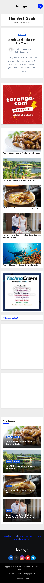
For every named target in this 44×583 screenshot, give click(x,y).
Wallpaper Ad (29, 574)
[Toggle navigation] (3, 6)
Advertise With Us (26, 536)
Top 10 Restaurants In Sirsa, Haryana (19, 180)
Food (17, 437)
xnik (14, 49)
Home (5, 536)
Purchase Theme (22, 579)
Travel (16, 462)
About (19, 574)
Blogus (35, 567)
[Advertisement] (22, 347)
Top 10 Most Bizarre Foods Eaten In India (21, 153)
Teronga (21, 6)
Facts (9, 437)
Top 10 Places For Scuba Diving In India (20, 265)
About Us (13, 536)
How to (22, 35)
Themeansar (22, 570)
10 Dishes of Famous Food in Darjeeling (20, 208)
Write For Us (25, 539)
